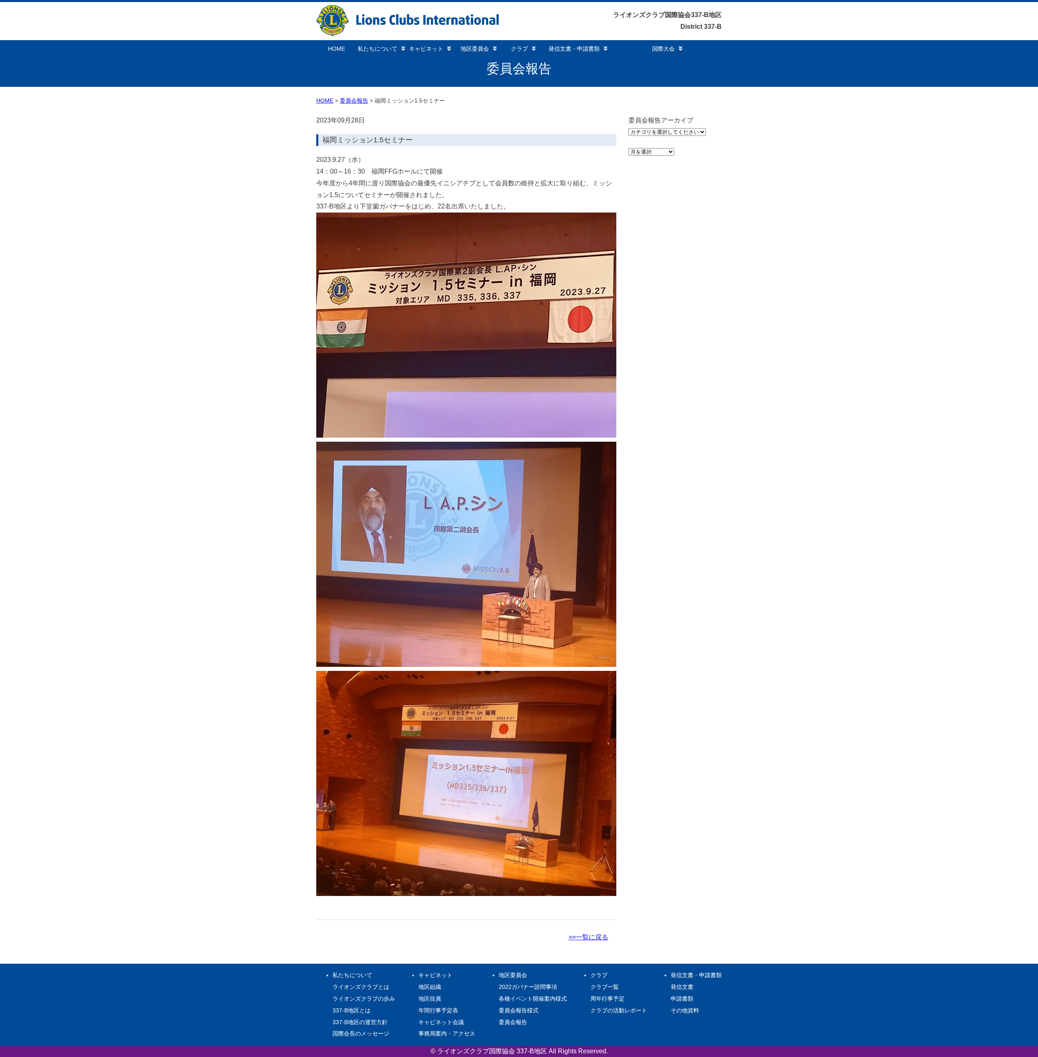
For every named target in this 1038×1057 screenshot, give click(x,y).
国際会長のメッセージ (360, 1033)
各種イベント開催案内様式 (533, 998)
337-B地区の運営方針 (360, 1022)
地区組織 (429, 987)
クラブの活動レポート (618, 1010)
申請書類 (682, 998)
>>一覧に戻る (588, 937)
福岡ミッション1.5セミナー (367, 140)
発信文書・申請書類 (574, 48)
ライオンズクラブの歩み (363, 998)
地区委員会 (475, 48)
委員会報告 (354, 100)
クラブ (519, 48)
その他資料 (685, 1010)
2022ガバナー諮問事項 (528, 987)
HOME (336, 48)
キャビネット (426, 48)
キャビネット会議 (441, 1022)
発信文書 (682, 987)
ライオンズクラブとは (360, 987)
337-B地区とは (351, 1010)
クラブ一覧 (604, 987)
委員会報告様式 (518, 1010)
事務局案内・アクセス (446, 1033)
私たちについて (377, 48)
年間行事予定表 (438, 1010)
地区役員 (429, 998)
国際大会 (663, 48)
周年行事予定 (607, 998)
